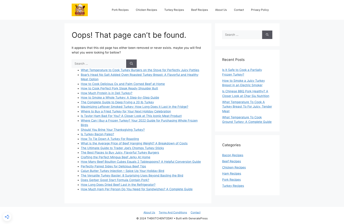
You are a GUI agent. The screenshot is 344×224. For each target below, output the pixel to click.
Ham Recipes (231, 173)
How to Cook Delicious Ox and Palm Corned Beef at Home (123, 84)
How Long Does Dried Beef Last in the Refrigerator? (118, 184)
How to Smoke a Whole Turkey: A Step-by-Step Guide (120, 97)
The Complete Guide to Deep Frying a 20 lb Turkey (117, 102)
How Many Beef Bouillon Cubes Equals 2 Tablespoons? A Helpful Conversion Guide (141, 161)
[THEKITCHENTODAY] (80, 9)
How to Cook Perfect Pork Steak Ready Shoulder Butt (119, 88)
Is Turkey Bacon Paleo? (97, 134)
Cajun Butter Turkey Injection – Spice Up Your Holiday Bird (122, 171)
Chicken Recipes (146, 9)
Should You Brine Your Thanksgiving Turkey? (113, 129)
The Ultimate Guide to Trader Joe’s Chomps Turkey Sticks (122, 148)
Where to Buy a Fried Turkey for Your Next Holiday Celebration (126, 111)
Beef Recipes (199, 9)
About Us (221, 9)
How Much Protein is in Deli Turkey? (106, 93)
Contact (239, 9)
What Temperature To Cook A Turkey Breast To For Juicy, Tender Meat (247, 106)
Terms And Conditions (173, 212)
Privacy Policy (260, 9)
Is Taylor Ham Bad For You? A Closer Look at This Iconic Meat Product (131, 116)
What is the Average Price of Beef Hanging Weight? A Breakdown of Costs (134, 143)
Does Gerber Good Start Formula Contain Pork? (115, 180)
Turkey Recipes (174, 9)
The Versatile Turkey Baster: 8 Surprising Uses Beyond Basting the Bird (132, 175)
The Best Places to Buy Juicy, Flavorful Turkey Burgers (120, 152)
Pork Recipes (120, 9)
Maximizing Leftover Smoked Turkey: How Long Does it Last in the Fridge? (134, 106)
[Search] (131, 63)
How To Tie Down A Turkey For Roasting (110, 139)
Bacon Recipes (232, 155)
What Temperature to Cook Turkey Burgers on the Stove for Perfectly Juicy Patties (140, 70)
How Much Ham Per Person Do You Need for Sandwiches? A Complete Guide (137, 189)
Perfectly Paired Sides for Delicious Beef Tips (113, 166)
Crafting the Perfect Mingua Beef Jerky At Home (115, 157)
